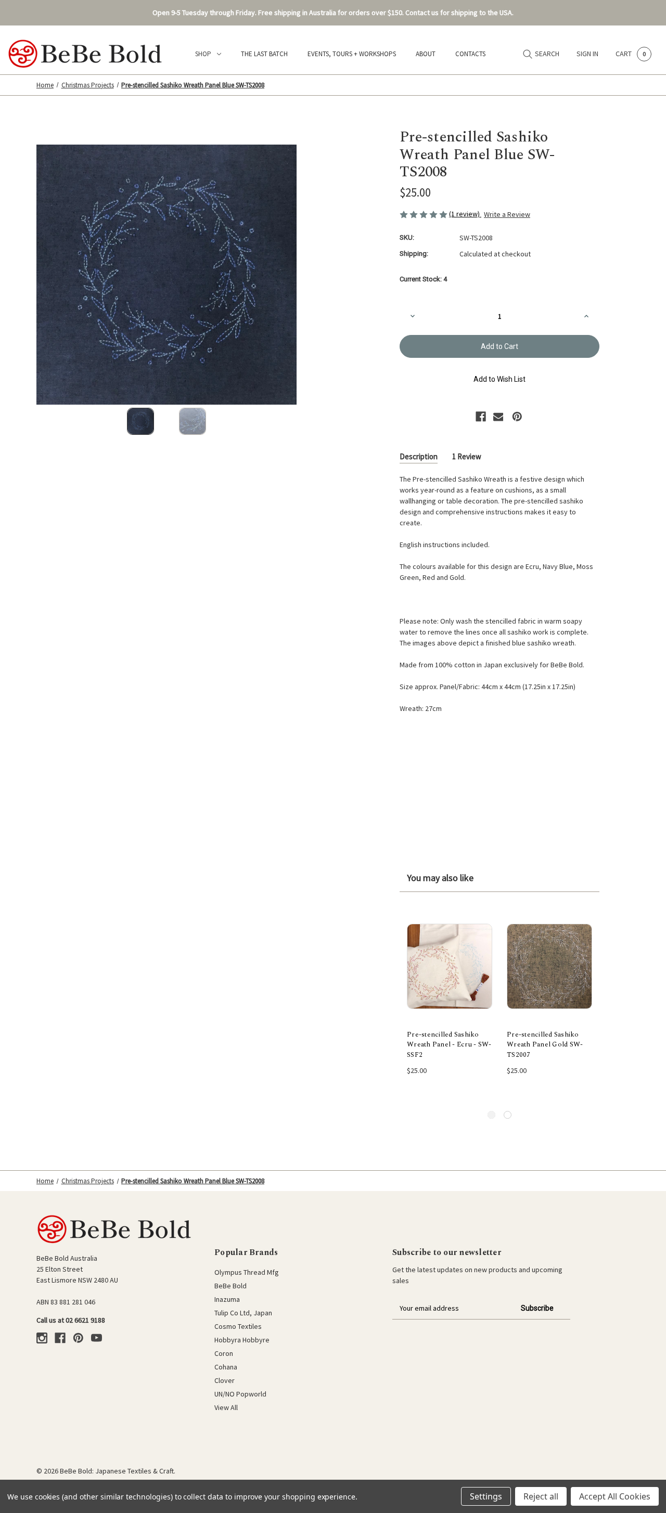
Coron (223, 1353)
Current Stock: (423, 279)
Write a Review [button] (507, 214)
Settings (486, 1496)
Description (419, 456)
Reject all (540, 1496)
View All (226, 1407)
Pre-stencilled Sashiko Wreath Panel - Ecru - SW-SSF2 (449, 1045)
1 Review (466, 456)
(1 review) (465, 213)
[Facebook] (481, 416)
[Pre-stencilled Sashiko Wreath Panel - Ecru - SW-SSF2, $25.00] (449, 966)
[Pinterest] (517, 416)
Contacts (470, 53)
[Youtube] (96, 1338)
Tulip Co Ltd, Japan (243, 1312)
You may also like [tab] (440, 878)
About (426, 53)
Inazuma (227, 1299)
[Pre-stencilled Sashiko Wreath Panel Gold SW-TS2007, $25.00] (549, 966)
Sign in (587, 53)
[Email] (498, 416)
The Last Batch (264, 53)
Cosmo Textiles (238, 1326)
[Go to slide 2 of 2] (507, 1115)
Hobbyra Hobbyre (242, 1339)
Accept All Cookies (614, 1496)
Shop (203, 53)
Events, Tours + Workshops (352, 53)
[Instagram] (41, 1338)
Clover (224, 1380)
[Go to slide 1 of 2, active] (491, 1115)
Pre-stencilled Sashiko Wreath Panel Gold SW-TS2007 (545, 1045)
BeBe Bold (230, 1285)
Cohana (225, 1367)
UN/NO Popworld (240, 1394)
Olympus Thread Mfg (246, 1272)
